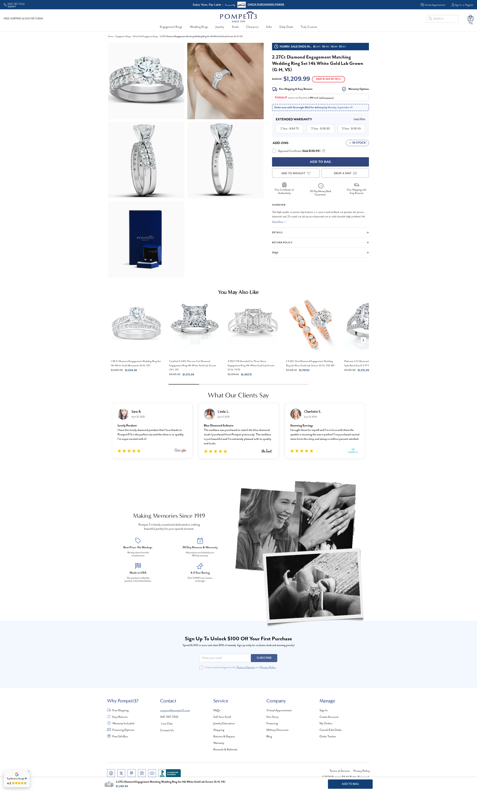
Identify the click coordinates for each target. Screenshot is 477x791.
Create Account (329, 717)
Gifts (269, 27)
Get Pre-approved (326, 98)
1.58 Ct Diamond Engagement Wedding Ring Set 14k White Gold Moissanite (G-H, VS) (136, 363)
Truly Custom (309, 27)
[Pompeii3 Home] (238, 16)
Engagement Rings (171, 27)
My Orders (326, 723)
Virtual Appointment (279, 710)
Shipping (218, 730)
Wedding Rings (199, 27)
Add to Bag (350, 784)
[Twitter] (121, 773)
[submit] (430, 19)
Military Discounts (277, 730)
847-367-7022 (169, 717)
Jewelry (220, 27)
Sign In (458, 5)
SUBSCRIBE (264, 658)
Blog (269, 736)
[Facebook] (111, 773)
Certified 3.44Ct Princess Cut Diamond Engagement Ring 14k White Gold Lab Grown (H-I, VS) (192, 365)
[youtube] (152, 773)
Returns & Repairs (224, 736)
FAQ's (217, 710)
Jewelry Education (224, 723)
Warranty (218, 743)
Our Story (272, 717)
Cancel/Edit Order (331, 730)
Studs (235, 27)
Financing (272, 723)
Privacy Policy (268, 667)
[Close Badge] (29, 771)
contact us (167, 730)
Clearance (252, 27)
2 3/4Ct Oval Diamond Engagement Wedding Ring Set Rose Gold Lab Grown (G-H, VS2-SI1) (310, 363)
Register (469, 5)
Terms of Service (246, 667)
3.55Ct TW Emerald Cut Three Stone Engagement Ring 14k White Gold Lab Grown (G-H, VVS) (251, 365)
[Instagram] (142, 773)
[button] (363, 340)
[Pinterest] (131, 773)
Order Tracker (328, 736)
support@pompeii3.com (175, 710)
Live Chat (167, 723)
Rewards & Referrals (225, 749)
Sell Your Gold (222, 717)
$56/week (314, 98)
